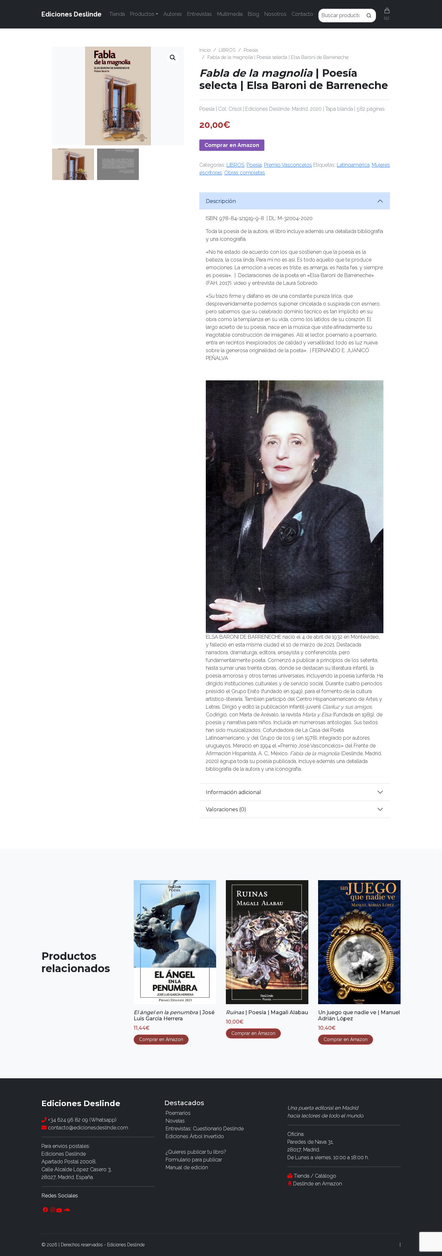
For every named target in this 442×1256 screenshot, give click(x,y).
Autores (172, 14)
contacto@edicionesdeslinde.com (87, 1128)
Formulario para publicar (194, 1160)
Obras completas (244, 173)
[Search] (347, 14)
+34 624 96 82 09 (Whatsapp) (81, 1120)
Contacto (302, 14)
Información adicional (233, 792)
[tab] (294, 201)
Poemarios (178, 1113)
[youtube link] (59, 1210)
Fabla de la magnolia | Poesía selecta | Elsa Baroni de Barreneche (277, 57)
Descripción (221, 201)
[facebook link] (45, 1210)
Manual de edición (187, 1167)
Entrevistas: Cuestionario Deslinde (205, 1129)
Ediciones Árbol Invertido (195, 1136)
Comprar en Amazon (231, 145)
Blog (253, 14)
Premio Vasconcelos (288, 165)
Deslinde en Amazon (317, 1184)
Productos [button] (142, 14)
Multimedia (230, 14)
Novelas (175, 1121)
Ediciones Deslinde (71, 14)
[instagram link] (52, 1210)
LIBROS (227, 50)
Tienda (117, 14)
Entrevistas (199, 14)
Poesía (251, 50)
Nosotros (275, 14)
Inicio (205, 50)
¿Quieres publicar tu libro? (196, 1152)
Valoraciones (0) (226, 809)
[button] (173, 57)
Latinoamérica (353, 165)
